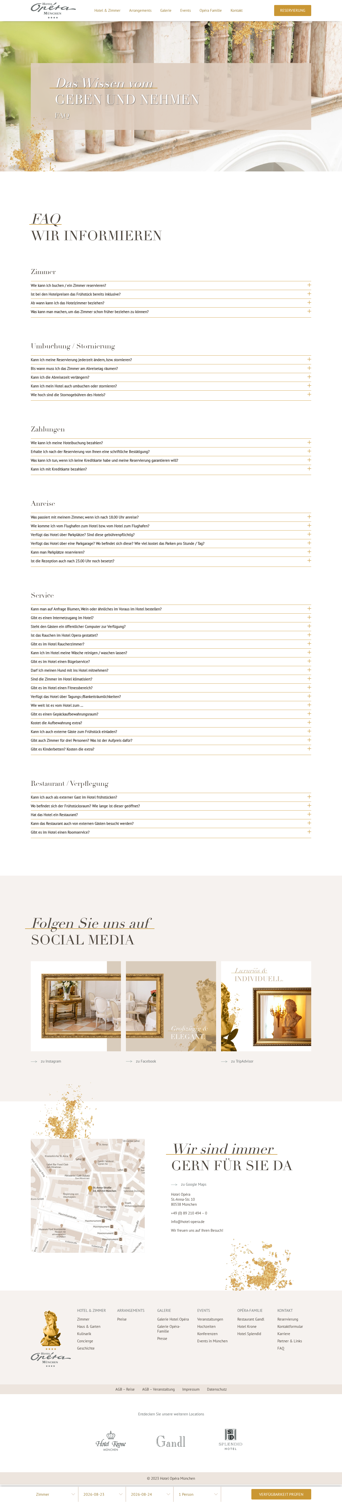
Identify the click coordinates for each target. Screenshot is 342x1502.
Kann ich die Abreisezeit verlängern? (60, 377)
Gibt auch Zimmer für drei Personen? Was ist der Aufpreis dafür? (81, 740)
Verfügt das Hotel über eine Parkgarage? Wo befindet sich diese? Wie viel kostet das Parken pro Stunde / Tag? (118, 543)
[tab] (171, 285)
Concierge (85, 1341)
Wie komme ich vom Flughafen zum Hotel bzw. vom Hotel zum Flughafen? (90, 526)
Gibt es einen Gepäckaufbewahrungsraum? (64, 714)
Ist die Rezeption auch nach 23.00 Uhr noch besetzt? (72, 561)
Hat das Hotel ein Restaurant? (54, 814)
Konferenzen (207, 1333)
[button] (292, 10)
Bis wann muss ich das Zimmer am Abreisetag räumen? (74, 368)
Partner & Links (289, 1341)
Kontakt (237, 10)
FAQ (280, 1348)
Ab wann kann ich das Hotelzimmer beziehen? (67, 303)
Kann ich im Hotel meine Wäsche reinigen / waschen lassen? (79, 652)
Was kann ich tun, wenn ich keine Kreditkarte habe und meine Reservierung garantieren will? (104, 460)
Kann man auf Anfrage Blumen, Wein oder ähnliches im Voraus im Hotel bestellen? (96, 609)
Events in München (212, 1341)
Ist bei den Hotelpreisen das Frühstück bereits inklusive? (76, 294)
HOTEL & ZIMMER (91, 1310)
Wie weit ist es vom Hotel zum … (57, 705)
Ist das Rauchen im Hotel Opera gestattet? (64, 635)
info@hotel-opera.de (188, 1221)
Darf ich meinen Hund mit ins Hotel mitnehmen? (69, 670)
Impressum (191, 1389)
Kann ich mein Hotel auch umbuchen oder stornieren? (74, 386)
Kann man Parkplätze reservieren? (58, 552)
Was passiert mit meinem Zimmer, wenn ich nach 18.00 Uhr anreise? (85, 517)
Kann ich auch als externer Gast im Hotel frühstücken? (74, 797)
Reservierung (287, 1319)
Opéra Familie (211, 10)
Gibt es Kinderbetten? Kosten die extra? (62, 749)
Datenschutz (217, 1389)
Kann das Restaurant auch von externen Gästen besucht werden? (82, 823)
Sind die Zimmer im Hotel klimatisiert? (61, 679)
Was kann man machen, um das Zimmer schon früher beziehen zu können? (90, 311)
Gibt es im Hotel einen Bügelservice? (60, 661)
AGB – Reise (125, 1389)
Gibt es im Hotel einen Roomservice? (60, 832)
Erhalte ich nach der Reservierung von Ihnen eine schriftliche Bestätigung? (90, 451)
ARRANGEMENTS (130, 1310)
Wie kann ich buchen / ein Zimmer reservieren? (68, 285)
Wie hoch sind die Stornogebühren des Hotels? (68, 394)
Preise (122, 1319)
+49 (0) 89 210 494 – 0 (189, 1213)
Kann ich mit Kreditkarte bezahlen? (59, 469)
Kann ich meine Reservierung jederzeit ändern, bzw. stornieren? (81, 359)
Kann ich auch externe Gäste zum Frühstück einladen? (74, 731)
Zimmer (83, 1319)
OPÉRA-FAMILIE (250, 1310)
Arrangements (140, 10)
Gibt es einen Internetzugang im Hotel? (62, 617)
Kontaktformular (290, 1326)
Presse (162, 1338)
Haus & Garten (88, 1326)
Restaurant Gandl (250, 1319)
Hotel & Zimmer (107, 10)
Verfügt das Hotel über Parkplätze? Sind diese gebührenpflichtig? (83, 534)
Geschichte (86, 1348)
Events (185, 10)
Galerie (166, 10)
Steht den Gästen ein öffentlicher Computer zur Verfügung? (78, 626)
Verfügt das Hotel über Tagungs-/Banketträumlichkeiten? (76, 696)
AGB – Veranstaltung (158, 1389)
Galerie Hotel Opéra (173, 1319)
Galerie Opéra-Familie (168, 1329)
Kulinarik (84, 1333)
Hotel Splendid (249, 1333)
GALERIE (164, 1310)
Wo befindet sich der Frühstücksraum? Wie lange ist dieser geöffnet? (85, 806)
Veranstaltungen (210, 1319)
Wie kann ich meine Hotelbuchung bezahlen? (67, 442)
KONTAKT (285, 1310)
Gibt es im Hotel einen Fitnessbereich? (62, 687)
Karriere (283, 1333)
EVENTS (203, 1310)
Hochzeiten (206, 1326)
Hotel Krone (247, 1326)
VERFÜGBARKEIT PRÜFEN (281, 1494)
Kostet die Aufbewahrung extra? (56, 722)
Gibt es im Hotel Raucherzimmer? (57, 644)
